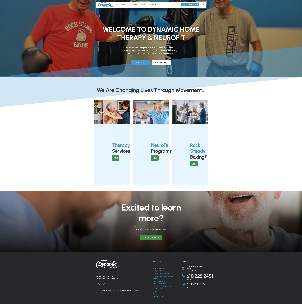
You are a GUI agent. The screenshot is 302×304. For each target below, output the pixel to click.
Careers (155, 291)
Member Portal (158, 296)
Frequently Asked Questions (162, 286)
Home (155, 266)
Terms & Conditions (109, 292)
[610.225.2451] (184, 275)
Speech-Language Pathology (164, 276)
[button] (203, 5)
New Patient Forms (159, 289)
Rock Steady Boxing (159, 281)
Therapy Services (158, 268)
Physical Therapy (160, 271)
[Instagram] (104, 284)
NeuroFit (155, 279)
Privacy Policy (99, 292)
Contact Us (157, 294)
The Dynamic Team (159, 284)
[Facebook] (98, 284)
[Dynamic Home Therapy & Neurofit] (105, 4)
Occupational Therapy (162, 273)
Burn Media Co (136, 290)
